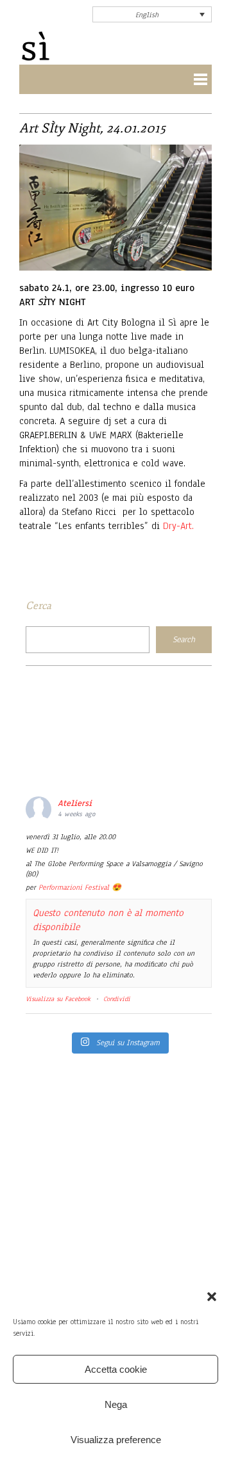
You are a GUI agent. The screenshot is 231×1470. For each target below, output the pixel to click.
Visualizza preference (116, 1439)
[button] (211, 1296)
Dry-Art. (178, 525)
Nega (116, 1404)
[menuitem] (152, 14)
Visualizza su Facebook (58, 999)
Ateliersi (75, 803)
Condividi (116, 999)
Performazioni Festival (73, 887)
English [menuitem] (146, 15)
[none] (152, 14)
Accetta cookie (116, 1369)
